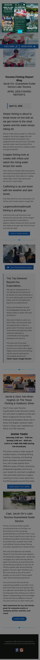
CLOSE (20, 31)
